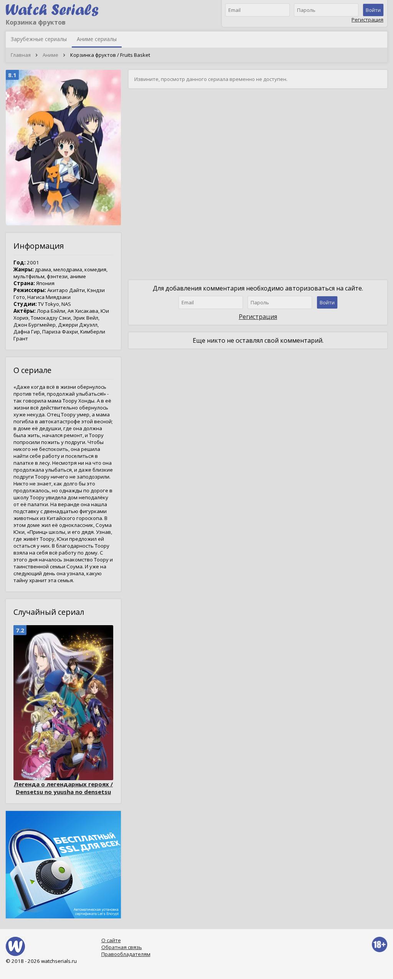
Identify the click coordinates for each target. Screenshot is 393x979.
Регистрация (367, 19)
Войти (373, 10)
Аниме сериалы (97, 39)
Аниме (50, 54)
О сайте (111, 940)
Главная (21, 54)
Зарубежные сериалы (39, 39)
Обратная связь (121, 947)
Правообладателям (125, 954)
